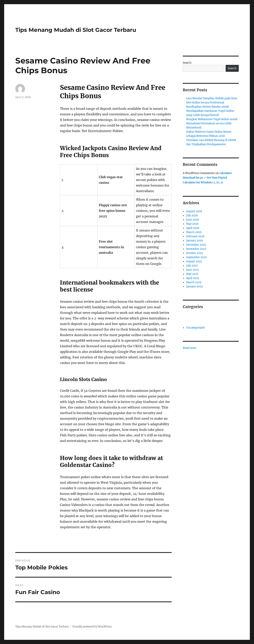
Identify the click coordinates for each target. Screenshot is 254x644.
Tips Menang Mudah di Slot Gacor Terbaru (75, 29)
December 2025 (196, 244)
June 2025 (192, 269)
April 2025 (192, 278)
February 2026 (195, 236)
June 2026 (192, 219)
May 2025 (192, 274)
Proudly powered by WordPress (92, 626)
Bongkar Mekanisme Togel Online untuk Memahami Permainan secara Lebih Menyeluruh (211, 123)
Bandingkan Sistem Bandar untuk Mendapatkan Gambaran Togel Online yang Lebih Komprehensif (210, 111)
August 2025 (194, 261)
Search (187, 62)
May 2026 (192, 224)
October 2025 (194, 253)
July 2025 (192, 265)
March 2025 (193, 282)
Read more (189, 348)
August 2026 (194, 211)
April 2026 (192, 228)
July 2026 (192, 215)
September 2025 (196, 257)
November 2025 (196, 249)
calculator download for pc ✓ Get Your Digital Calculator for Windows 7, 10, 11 (207, 177)
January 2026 (194, 240)
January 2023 (194, 286)
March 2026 (194, 232)
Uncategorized (195, 327)
